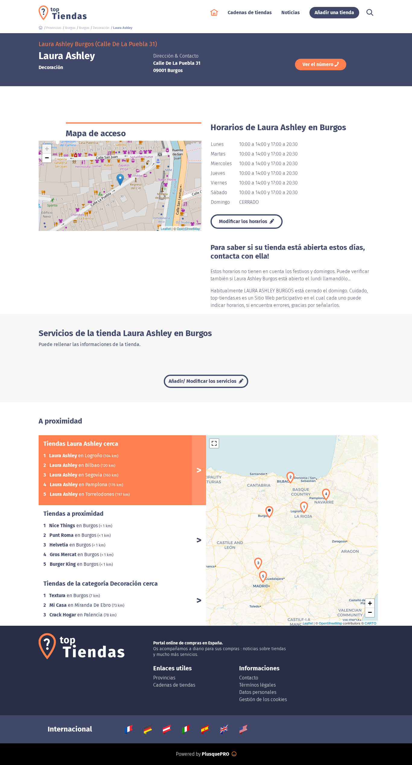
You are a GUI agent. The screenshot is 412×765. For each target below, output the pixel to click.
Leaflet (166, 228)
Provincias (164, 678)
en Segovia (76, 475)
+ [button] (47, 149)
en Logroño (76, 455)
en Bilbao (75, 465)
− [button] (47, 158)
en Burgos (74, 525)
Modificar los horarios (243, 221)
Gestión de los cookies (263, 699)
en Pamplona (79, 484)
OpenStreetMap (188, 228)
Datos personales (257, 692)
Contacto (248, 678)
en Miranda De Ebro (80, 605)
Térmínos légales (257, 685)
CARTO (370, 623)
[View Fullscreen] (214, 443)
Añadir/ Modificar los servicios (203, 381)
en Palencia (76, 615)
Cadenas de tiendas (174, 685)
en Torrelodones (82, 494)
